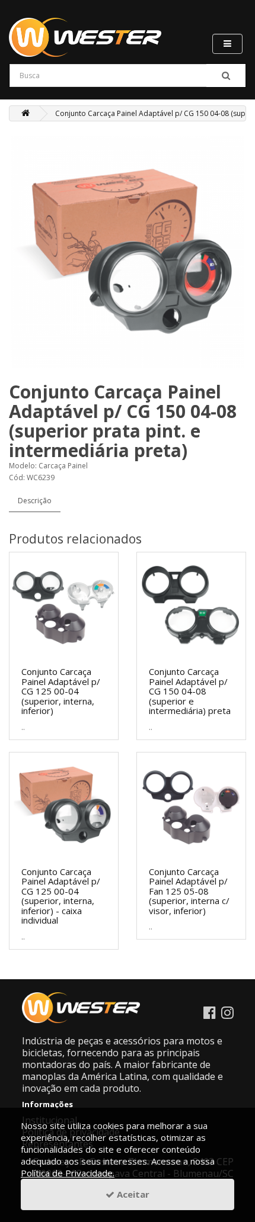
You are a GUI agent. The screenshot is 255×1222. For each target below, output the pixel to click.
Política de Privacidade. (67, 1173)
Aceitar (131, 1194)
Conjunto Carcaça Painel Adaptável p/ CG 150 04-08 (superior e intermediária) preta (190, 690)
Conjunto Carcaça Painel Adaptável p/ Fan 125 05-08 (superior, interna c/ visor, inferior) (189, 891)
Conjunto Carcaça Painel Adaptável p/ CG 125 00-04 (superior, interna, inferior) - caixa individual (60, 896)
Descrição (35, 501)
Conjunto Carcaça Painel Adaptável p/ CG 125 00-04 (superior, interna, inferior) (60, 690)
